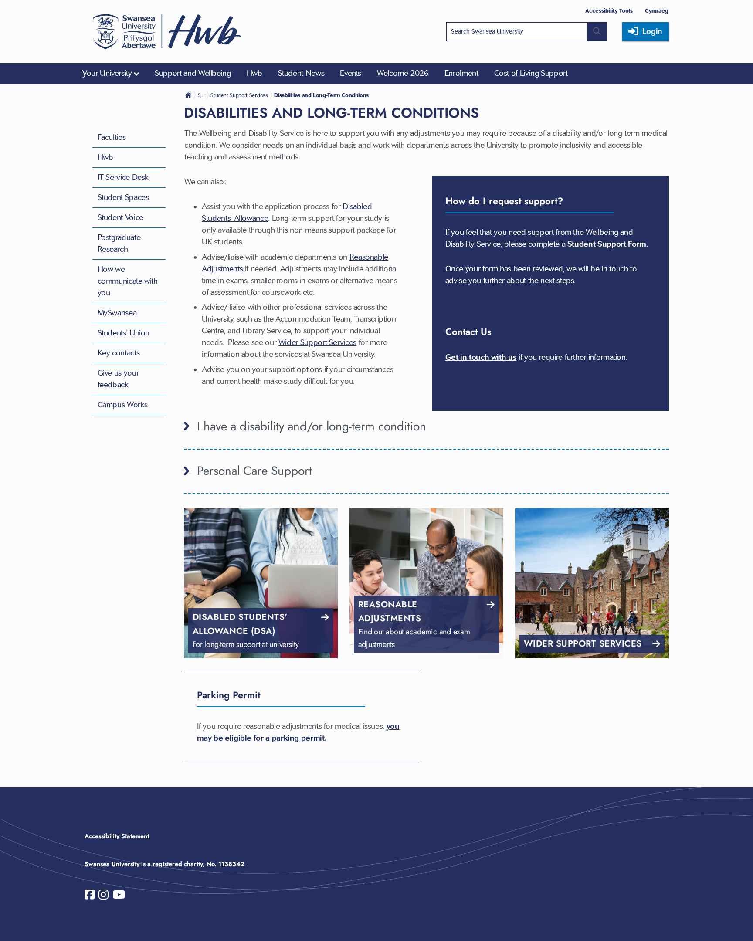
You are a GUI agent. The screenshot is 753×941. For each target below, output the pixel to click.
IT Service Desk (123, 177)
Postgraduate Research (119, 243)
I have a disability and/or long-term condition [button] (311, 426)
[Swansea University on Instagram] (103, 896)
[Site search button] (597, 31)
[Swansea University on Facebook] (90, 896)
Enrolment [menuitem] (461, 73)
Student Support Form (606, 244)
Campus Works (123, 405)
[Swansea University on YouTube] (118, 896)
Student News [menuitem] (301, 73)
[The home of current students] (189, 94)
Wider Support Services (317, 342)
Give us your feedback (118, 378)
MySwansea (117, 313)
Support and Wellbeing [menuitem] (193, 73)
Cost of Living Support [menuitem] (531, 73)
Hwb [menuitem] (254, 73)
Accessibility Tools (609, 10)
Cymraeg (656, 10)
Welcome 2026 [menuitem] (403, 73)
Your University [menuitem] (107, 73)
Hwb (105, 157)
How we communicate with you (128, 281)
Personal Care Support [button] (254, 471)
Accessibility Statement (117, 836)
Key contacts (119, 353)
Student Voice (120, 217)
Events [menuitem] (350, 73)
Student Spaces (123, 197)
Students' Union (124, 333)
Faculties (112, 137)
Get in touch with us (481, 357)
